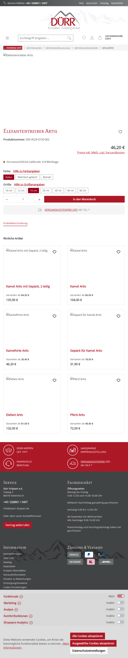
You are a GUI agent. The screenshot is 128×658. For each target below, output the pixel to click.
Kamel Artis (78, 286)
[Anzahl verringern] (6, 199)
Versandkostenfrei (93, 461)
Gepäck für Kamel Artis (86, 351)
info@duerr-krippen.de (16, 508)
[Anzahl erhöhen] (39, 199)
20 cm (45, 190)
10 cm (9, 190)
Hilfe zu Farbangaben (26, 171)
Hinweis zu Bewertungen (17, 578)
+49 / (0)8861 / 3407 (36, 3)
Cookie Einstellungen (15, 587)
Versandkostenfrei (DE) (61, 210)
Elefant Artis (14, 415)
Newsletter (117, 3)
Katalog (104, 3)
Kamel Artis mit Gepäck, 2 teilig (28, 286)
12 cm (21, 190)
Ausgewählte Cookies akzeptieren (93, 643)
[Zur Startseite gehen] (64, 20)
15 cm (33, 190)
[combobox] (42, 38)
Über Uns (8, 558)
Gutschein (92, 3)
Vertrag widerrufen (18, 525)
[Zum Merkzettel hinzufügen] (120, 132)
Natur (9, 177)
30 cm (58, 190)
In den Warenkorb (84, 199)
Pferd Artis (77, 415)
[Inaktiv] (120, 602)
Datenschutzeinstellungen (88, 650)
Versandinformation (14, 574)
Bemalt (47, 177)
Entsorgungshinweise (15, 583)
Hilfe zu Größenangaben (29, 184)
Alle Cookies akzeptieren (87, 636)
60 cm (83, 190)
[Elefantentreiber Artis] (63, 89)
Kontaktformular (32, 516)
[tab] (15, 223)
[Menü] (7, 38)
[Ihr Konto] (92, 37)
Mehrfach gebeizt (27, 177)
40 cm (70, 190)
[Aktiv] (120, 596)
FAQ (81, 3)
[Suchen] (69, 38)
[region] (64, 89)
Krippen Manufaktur (14, 570)
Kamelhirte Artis (17, 351)
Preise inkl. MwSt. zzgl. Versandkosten (101, 152)
